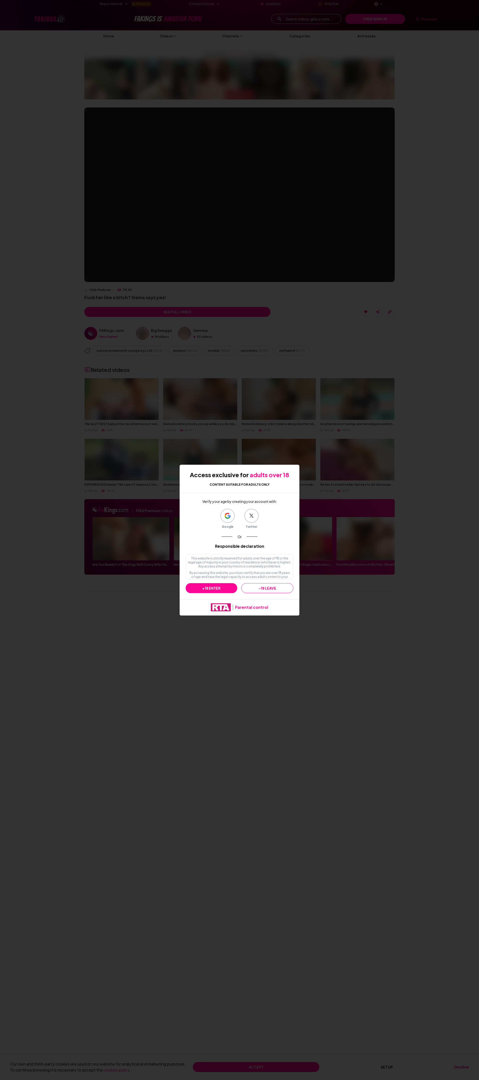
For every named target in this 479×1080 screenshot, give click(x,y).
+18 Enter (211, 588)
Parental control (251, 607)
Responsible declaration (239, 546)
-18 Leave (267, 588)
